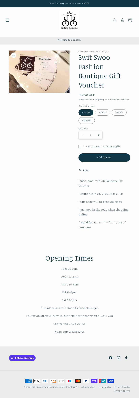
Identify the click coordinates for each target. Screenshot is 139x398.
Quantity (83, 128)
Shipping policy (122, 391)
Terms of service (122, 387)
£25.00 (102, 112)
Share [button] (86, 170)
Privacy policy (104, 387)
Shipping (99, 99)
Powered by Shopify (68, 387)
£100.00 (86, 120)
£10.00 (86, 112)
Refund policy (87, 387)
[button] (7, 20)
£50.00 (119, 112)
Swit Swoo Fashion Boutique (44, 387)
